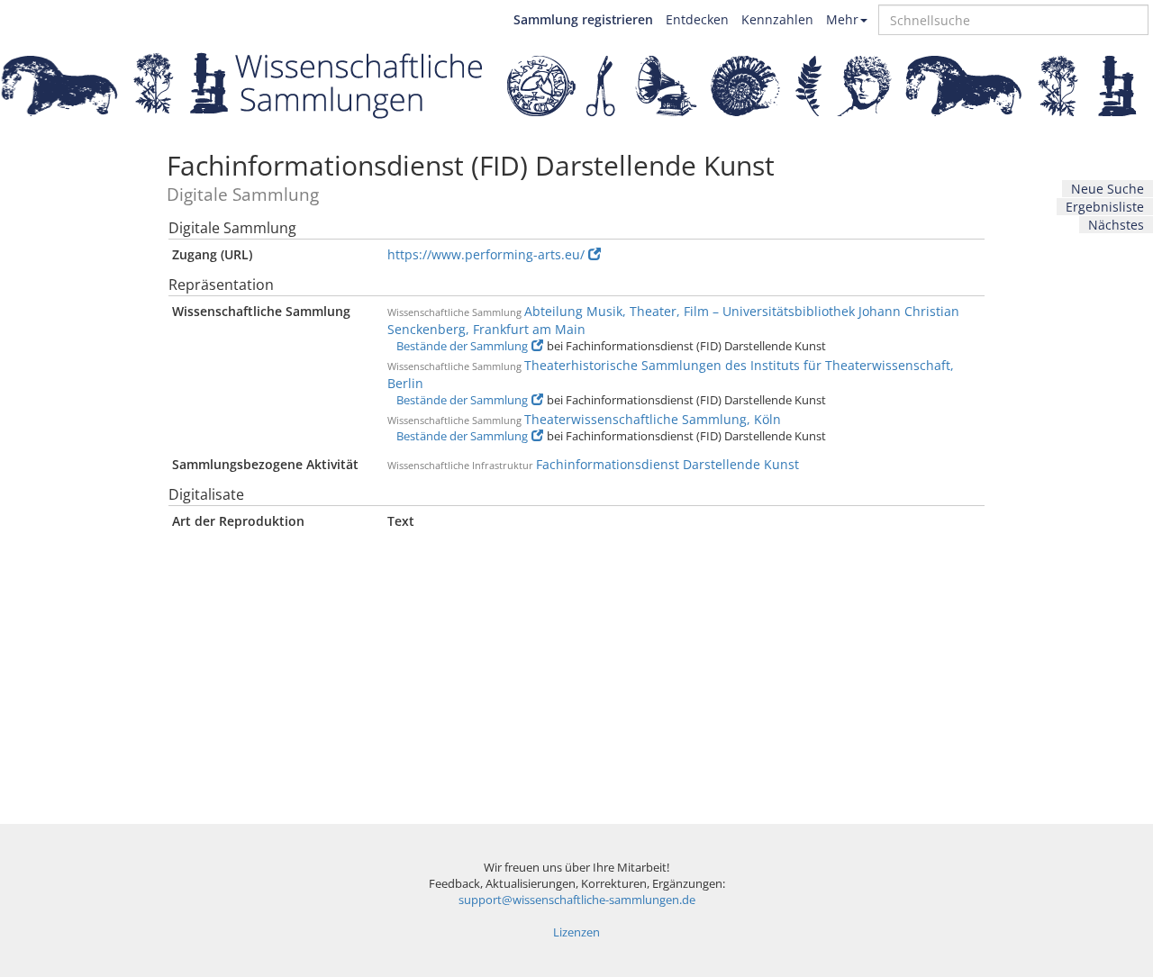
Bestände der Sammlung (462, 346)
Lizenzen (576, 932)
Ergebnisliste (1105, 206)
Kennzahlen (777, 19)
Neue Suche (1107, 188)
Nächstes (1116, 224)
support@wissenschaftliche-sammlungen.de (576, 900)
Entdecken (697, 19)
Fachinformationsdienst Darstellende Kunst (667, 464)
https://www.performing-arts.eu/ (486, 254)
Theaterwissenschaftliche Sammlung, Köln (652, 419)
